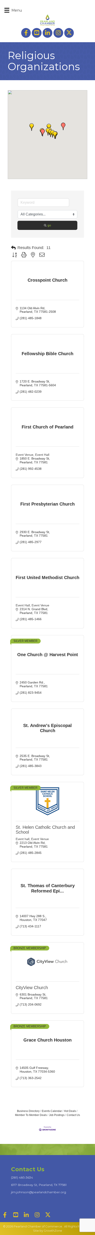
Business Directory (28, 1111)
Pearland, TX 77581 (39, 1185)
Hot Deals (70, 1111)
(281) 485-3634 (22, 1177)
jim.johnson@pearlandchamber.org (38, 1192)
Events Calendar (52, 1111)
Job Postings (57, 1115)
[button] (32, 127)
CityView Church (32, 987)
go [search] (49, 225)
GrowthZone (53, 1230)
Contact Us (73, 1115)
